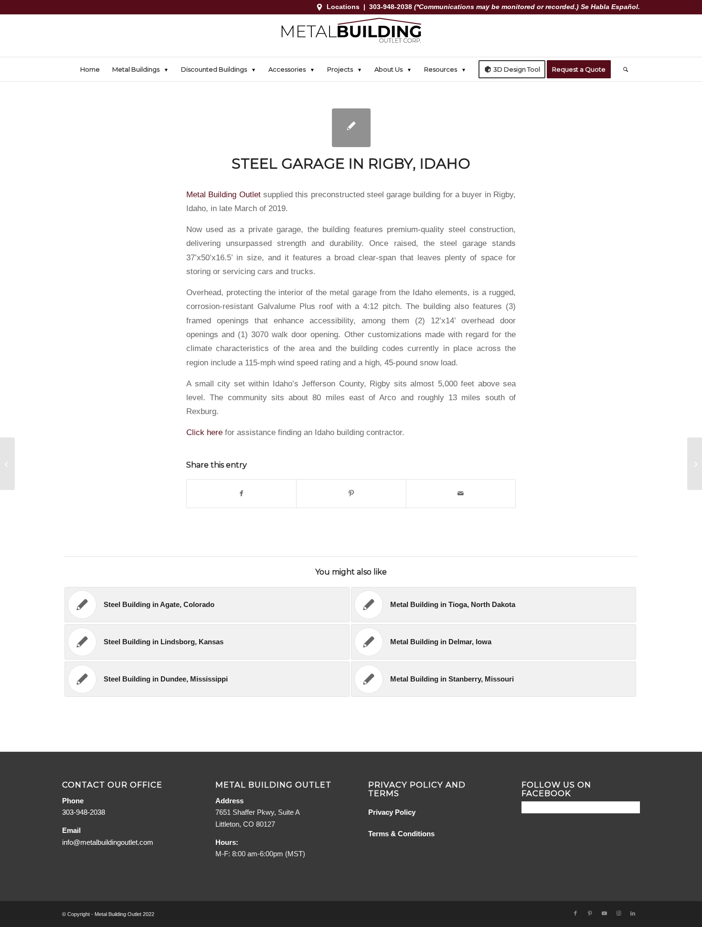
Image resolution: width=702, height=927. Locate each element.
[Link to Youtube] (604, 913)
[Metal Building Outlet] (351, 36)
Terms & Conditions (401, 834)
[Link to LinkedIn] (633, 913)
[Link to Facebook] (575, 913)
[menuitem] (90, 69)
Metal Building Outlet (223, 194)
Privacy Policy (391, 812)
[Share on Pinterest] (351, 493)
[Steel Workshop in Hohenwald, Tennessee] (7, 463)
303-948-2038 (391, 7)
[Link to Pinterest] (590, 913)
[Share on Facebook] (241, 493)
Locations (343, 7)
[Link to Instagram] (618, 913)
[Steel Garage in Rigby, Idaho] (351, 127)
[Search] (622, 69)
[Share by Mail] (460, 493)
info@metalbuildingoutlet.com (107, 842)
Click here (204, 432)
